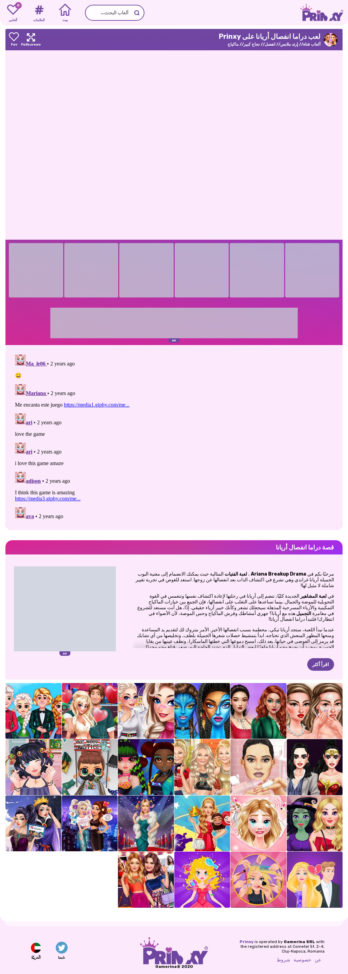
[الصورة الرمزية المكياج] (202, 711)
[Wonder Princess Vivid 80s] (315, 767)
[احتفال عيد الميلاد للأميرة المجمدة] (33, 711)
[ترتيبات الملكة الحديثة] (33, 824)
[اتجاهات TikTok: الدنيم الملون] (258, 711)
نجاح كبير (252, 44)
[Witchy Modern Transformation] (315, 824)
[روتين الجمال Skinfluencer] (315, 711)
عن (318, 960)
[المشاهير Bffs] (146, 880)
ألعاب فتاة (311, 44)
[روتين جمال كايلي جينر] (258, 767)
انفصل (270, 44)
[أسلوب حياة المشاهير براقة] (146, 824)
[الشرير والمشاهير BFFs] (90, 824)
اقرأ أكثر (320, 664)
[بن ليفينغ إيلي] (315, 880)
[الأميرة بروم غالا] (202, 824)
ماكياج (233, 44)
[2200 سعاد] (146, 767)
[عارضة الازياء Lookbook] (202, 767)
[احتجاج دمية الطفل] (90, 767)
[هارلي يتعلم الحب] (90, 711)
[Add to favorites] (14, 39)
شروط (283, 960)
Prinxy (247, 941)
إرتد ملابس (289, 44)
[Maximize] (31, 39)
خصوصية (302, 960)
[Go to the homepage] (324, 12)
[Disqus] (174, 437)
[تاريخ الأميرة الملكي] (202, 880)
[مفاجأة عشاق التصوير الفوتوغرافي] (258, 824)
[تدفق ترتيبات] (33, 767)
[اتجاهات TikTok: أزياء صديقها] (146, 711)
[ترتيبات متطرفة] (258, 880)
